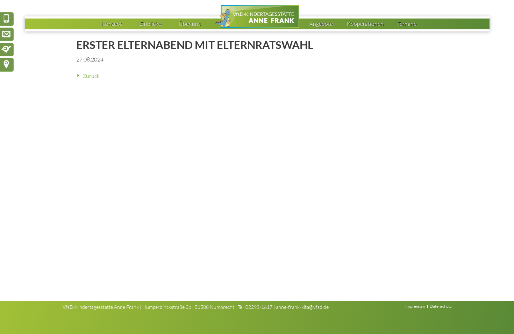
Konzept (111, 23)
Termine (406, 23)
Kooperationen (365, 23)
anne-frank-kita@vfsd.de (302, 307)
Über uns (190, 23)
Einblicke (150, 23)
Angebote (321, 23)
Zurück (91, 75)
